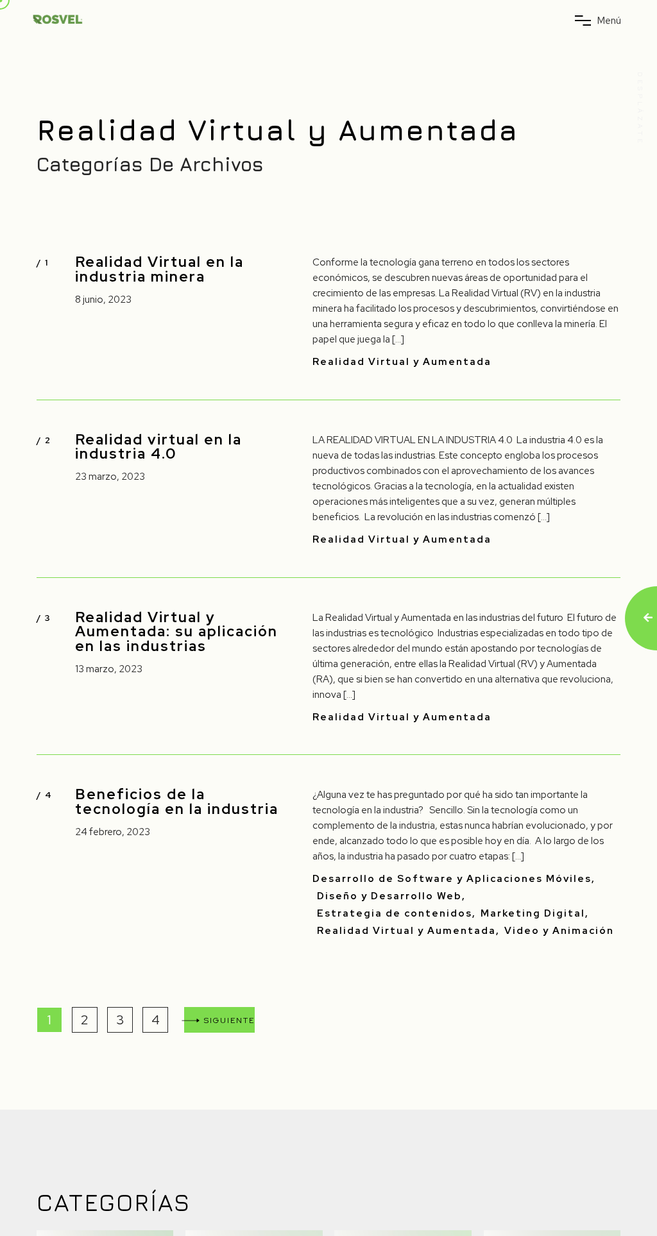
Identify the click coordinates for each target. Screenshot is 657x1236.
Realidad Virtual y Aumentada (401, 362)
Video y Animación (559, 931)
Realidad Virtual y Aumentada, (408, 931)
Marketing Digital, (535, 914)
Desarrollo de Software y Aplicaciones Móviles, (453, 879)
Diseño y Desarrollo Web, (391, 896)
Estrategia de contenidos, (396, 914)
